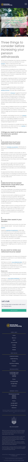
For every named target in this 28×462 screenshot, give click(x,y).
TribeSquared (14, 455)
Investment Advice (14, 356)
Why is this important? (14, 426)
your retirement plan (17, 262)
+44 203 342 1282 (14, 381)
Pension (14, 361)
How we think (14, 342)
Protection (14, 365)
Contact (14, 347)
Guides (14, 345)
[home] (6, 4)
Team (14, 340)
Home (14, 335)
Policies (14, 349)
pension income (5, 90)
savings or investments (12, 230)
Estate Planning (14, 358)
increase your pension (12, 147)
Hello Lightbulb (12, 454)
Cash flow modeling (14, 363)
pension (3, 63)
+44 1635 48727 (14, 403)
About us (14, 338)
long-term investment (13, 278)
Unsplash (18, 454)
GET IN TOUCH (14, 310)
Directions (14, 386)
